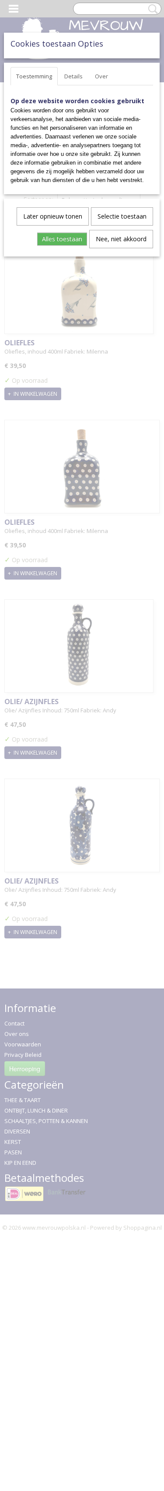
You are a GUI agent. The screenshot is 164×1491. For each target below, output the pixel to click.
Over (101, 76)
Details (73, 76)
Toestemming (34, 76)
